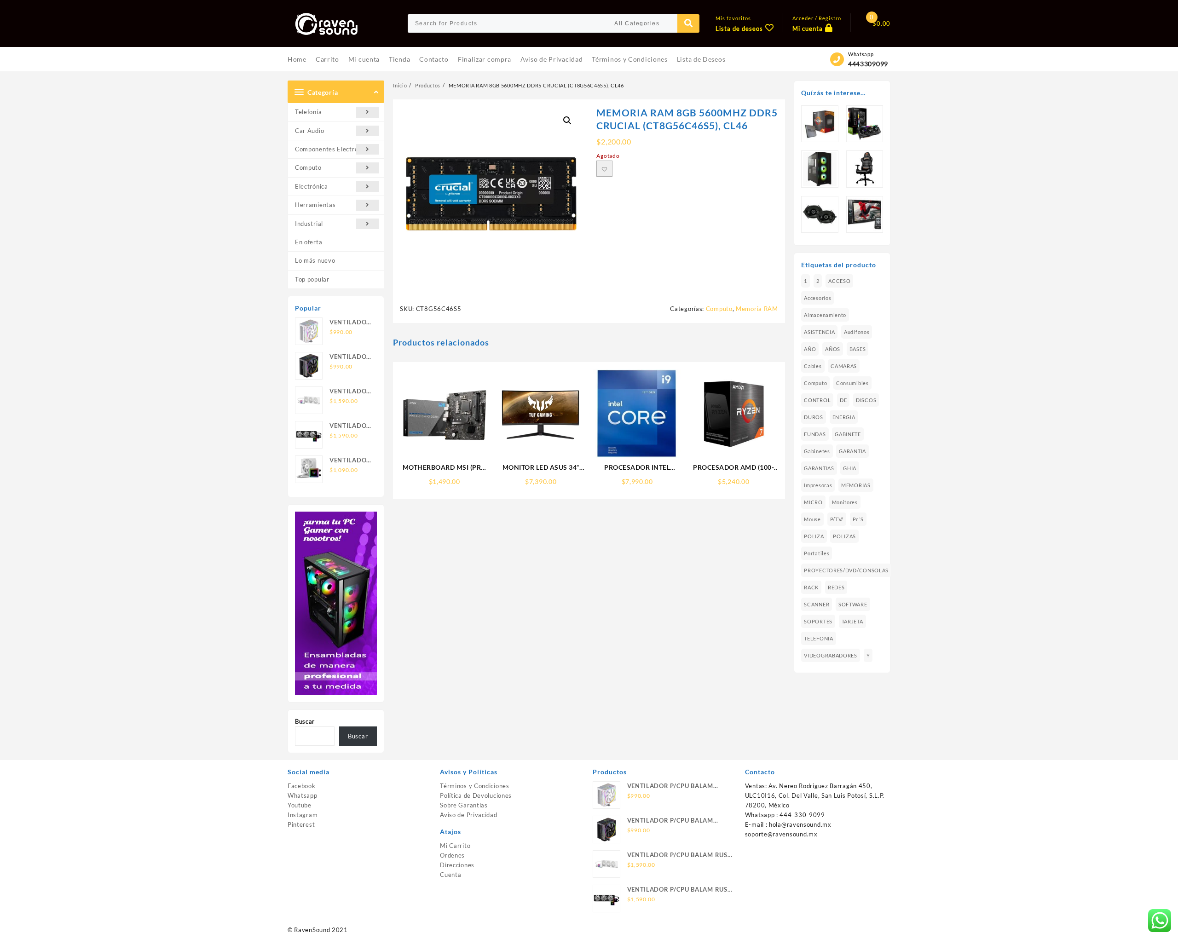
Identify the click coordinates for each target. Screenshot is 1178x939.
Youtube (300, 805)
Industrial (309, 223)
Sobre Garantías (464, 805)
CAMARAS (844, 366)
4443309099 (868, 64)
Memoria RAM (757, 308)
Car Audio (309, 130)
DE (843, 400)
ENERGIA (843, 417)
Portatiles (816, 553)
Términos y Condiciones (474, 785)
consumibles (852, 383)
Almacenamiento (825, 315)
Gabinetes (817, 451)
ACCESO (839, 281)
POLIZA (814, 536)
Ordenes (452, 855)
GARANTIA (852, 451)
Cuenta (450, 874)
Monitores (845, 502)
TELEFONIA (818, 638)
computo (815, 383)
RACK (811, 587)
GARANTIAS (819, 468)
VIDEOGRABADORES (830, 655)
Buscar (305, 721)
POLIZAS (844, 536)
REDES (836, 587)
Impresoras (818, 485)
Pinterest (301, 824)
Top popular (312, 279)
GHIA (849, 468)
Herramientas (315, 204)
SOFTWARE (852, 604)
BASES (857, 349)
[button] (567, 120)
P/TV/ (837, 519)
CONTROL (817, 400)
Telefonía (308, 111)
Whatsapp (303, 795)
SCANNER (816, 604)
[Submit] (688, 23)
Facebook (302, 785)
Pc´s (858, 519)
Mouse (812, 519)
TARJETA (852, 621)
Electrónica (311, 186)
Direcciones (457, 865)
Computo (308, 167)
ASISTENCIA (819, 332)
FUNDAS (815, 434)
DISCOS (866, 400)
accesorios (817, 298)
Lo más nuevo (315, 260)
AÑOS (832, 349)
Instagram (303, 814)
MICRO (813, 502)
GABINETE (848, 434)
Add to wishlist (604, 169)
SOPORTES (818, 621)
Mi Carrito (455, 845)
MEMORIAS (856, 485)
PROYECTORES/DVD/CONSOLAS (846, 570)
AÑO (810, 349)
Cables (812, 366)
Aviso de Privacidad (468, 814)
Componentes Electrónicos (334, 149)
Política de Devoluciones (476, 795)
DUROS (813, 417)
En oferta (308, 242)
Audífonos (856, 332)
